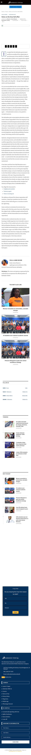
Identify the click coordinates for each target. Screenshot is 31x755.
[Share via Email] (16, 46)
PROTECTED (8, 677)
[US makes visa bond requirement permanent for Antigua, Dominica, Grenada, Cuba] (9, 424)
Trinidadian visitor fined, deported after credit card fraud (21, 444)
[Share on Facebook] (6, 46)
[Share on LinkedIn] (11, 46)
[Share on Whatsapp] (13, 46)
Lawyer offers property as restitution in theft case (21, 454)
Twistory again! (8, 191)
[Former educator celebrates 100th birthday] (9, 435)
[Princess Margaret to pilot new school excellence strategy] (15, 349)
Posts (6, 11)
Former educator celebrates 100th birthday (20, 434)
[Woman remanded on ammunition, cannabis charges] (15, 297)
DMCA (3, 677)
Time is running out (9, 193)
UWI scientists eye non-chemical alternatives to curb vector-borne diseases (22, 519)
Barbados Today (6, 20)
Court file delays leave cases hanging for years (22, 508)
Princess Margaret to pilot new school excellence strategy (21, 499)
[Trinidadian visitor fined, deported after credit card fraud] (9, 445)
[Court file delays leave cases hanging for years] (9, 510)
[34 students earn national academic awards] (15, 324)
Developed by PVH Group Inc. (15, 751)
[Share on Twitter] (8, 46)
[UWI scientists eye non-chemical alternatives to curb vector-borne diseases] (9, 519)
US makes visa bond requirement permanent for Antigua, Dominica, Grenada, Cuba (22, 424)
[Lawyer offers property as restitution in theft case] (9, 454)
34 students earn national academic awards (15, 335)
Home (3, 11)
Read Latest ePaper (15, 7)
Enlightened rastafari (9, 189)
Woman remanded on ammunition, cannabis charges (21, 480)
